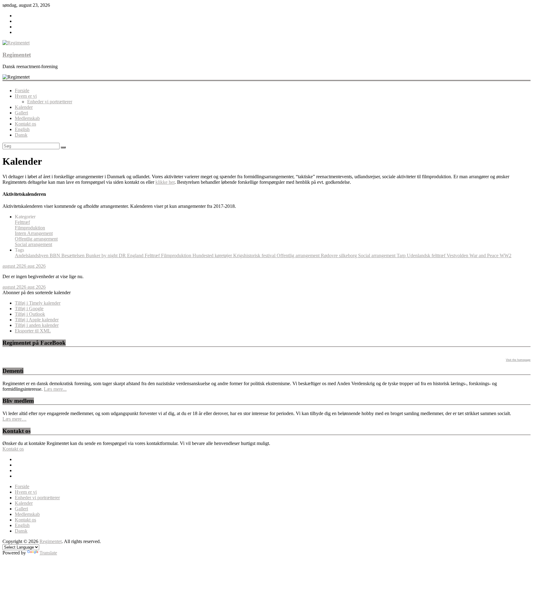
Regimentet (16, 54)
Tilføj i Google (29, 308)
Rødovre (330, 255)
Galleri (21, 112)
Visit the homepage (518, 359)
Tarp (402, 255)
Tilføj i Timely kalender (37, 303)
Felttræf (22, 222)
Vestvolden (458, 255)
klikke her (165, 182)
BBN (55, 255)
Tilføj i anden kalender (37, 325)
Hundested (203, 255)
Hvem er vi (26, 96)
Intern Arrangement (34, 233)
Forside (22, 90)
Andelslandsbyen (32, 255)
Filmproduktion (30, 227)
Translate (48, 552)
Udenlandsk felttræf (427, 255)
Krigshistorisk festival (255, 255)
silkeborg (348, 255)
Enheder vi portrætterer (49, 101)
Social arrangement (33, 244)
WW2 (505, 255)
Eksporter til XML (33, 330)
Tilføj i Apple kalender (37, 319)
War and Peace (484, 255)
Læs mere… (14, 419)
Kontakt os (25, 123)
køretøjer (224, 255)
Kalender (24, 107)
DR (123, 255)
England (136, 255)
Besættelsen (73, 255)
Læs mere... (55, 389)
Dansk (21, 135)
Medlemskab (27, 118)
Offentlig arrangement (36, 238)
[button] (36, 292)
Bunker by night (102, 255)
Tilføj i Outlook (30, 314)
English (22, 129)
